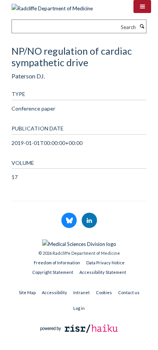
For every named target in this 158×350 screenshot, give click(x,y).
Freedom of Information (57, 262)
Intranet (81, 292)
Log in (79, 308)
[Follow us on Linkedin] (89, 221)
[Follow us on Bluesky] (69, 221)
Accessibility (54, 292)
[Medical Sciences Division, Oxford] (79, 242)
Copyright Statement (52, 272)
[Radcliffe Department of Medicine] (52, 6)
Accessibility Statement (102, 272)
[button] (142, 6)
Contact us (129, 292)
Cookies (104, 292)
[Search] (142, 26)
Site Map (27, 292)
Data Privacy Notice (105, 262)
